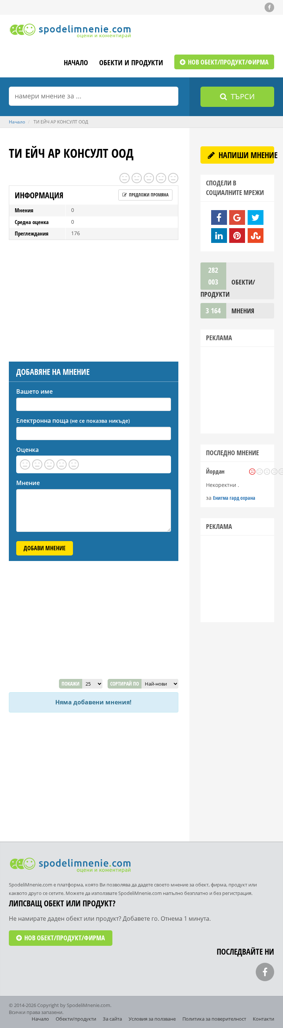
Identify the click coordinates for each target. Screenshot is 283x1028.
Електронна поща (73, 421)
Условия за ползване (152, 1018)
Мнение (28, 483)
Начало (76, 63)
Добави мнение (45, 548)
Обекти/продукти (76, 1018)
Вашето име (34, 391)
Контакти (263, 1018)
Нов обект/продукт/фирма (227, 62)
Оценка (27, 450)
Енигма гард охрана (234, 497)
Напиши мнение (245, 154)
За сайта (112, 1018)
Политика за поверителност (214, 1018)
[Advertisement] (93, 299)
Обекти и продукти (131, 63)
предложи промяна (148, 195)
